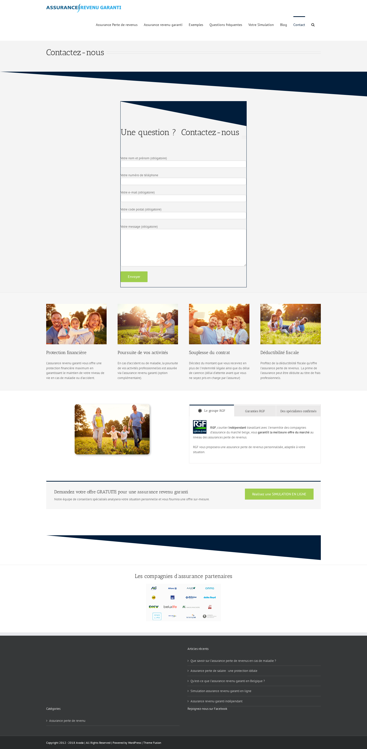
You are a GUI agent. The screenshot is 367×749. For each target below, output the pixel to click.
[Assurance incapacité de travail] (112, 406)
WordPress (134, 743)
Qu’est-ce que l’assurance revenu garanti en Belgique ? (227, 681)
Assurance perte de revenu (67, 721)
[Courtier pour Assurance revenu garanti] (148, 305)
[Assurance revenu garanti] (76, 305)
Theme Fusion (152, 743)
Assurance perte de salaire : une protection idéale (223, 671)
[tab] (211, 410)
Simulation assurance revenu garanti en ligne (220, 691)
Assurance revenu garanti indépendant (216, 701)
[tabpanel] (255, 440)
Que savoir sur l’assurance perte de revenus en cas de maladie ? (233, 661)
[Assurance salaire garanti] (219, 305)
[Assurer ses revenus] (290, 305)
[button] (313, 24)
